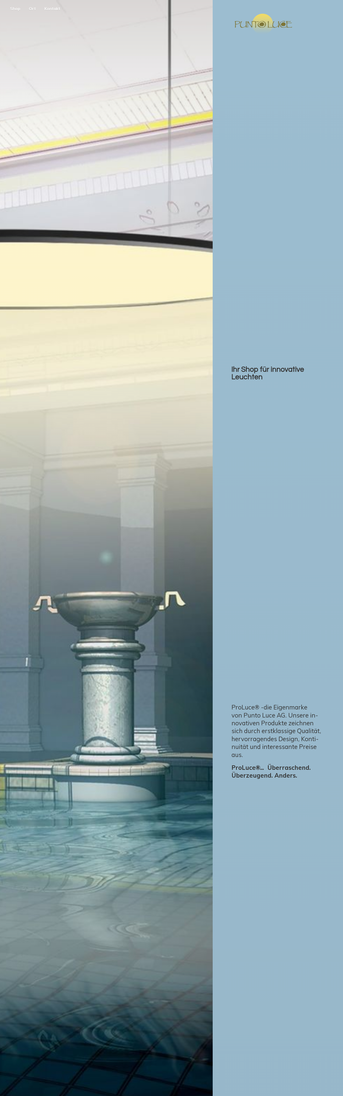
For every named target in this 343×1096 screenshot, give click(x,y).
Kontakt (52, 8)
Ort (32, 8)
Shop (15, 8)
